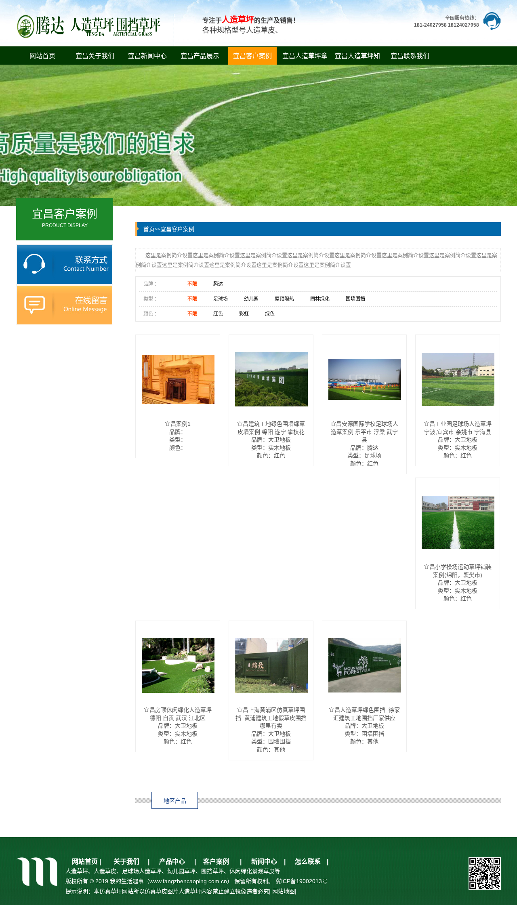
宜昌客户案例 (252, 56)
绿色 (270, 314)
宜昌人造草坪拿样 (305, 59)
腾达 (218, 284)
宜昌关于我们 (95, 56)
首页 (149, 229)
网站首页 (42, 56)
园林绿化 (320, 299)
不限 (192, 284)
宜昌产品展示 (200, 56)
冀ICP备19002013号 (301, 881)
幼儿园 (251, 299)
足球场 (220, 299)
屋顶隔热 (284, 299)
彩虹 (244, 314)
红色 (218, 314)
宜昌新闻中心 (147, 56)
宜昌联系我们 (410, 56)
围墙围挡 (355, 299)
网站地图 (283, 891)
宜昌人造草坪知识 (357, 59)
